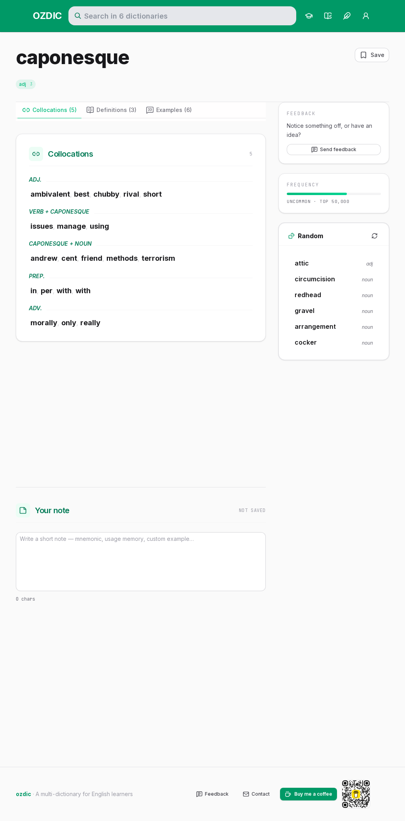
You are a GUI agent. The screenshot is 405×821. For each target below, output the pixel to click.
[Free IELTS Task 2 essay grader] (347, 15)
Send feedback (338, 149)
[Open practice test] (328, 15)
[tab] (49, 110)
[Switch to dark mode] (383, 794)
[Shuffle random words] (374, 236)
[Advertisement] (141, 412)
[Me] (366, 15)
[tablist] (141, 110)
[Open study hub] (309, 15)
